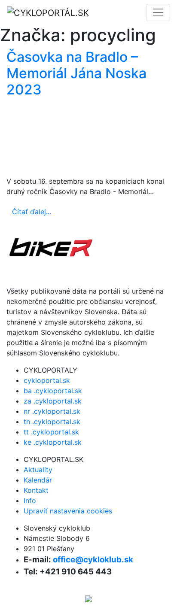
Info (30, 500)
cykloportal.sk (47, 380)
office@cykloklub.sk (93, 559)
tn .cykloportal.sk (52, 421)
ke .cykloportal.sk (53, 442)
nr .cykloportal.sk (52, 411)
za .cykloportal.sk (53, 401)
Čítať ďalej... (31, 211)
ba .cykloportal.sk (53, 390)
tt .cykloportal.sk (51, 432)
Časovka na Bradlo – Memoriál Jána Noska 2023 (76, 73)
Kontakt (36, 490)
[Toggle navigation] (158, 12)
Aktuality (38, 469)
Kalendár (38, 480)
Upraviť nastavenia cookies (68, 511)
